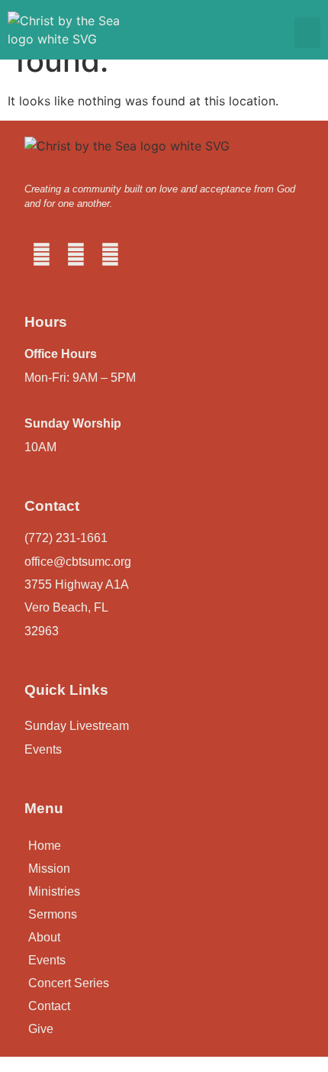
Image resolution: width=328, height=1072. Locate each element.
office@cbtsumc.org (77, 561)
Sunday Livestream (76, 725)
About (44, 937)
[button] (307, 33)
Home (44, 845)
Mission (49, 868)
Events (47, 960)
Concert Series (68, 983)
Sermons (52, 914)
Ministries (54, 891)
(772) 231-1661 (66, 537)
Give (40, 1028)
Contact (49, 1005)
